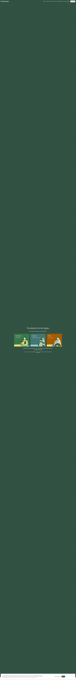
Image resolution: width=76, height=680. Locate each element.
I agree (63, 676)
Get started (73, 1)
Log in (68, 1)
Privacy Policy (37, 675)
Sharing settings (57, 676)
